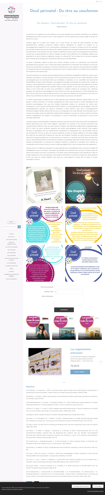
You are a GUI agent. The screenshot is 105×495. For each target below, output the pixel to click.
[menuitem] (11, 234)
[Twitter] (99, 1)
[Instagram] (101, 1)
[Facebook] (97, 1)
